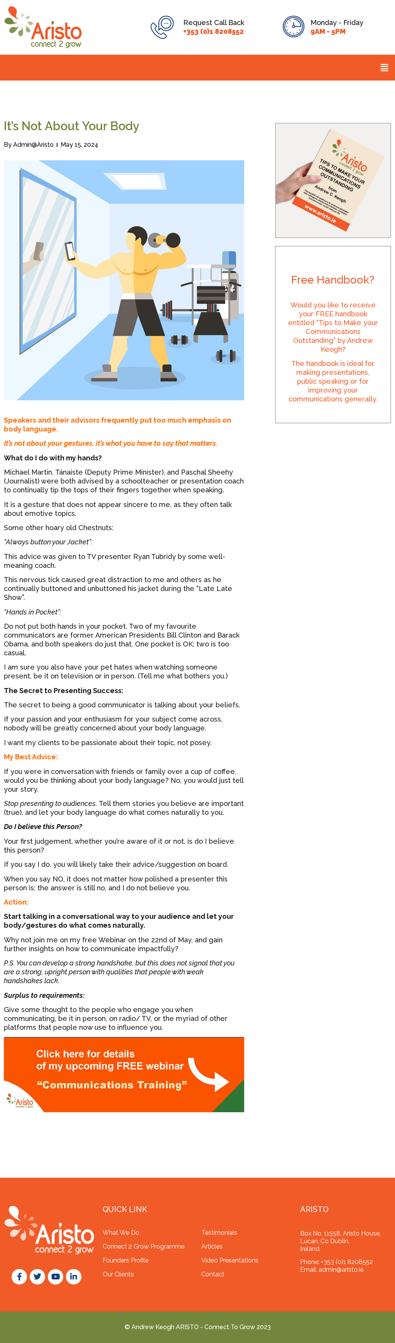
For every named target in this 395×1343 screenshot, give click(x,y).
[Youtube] (55, 1276)
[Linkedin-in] (73, 1276)
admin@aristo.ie (341, 1269)
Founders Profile (126, 1260)
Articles (212, 1246)
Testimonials (219, 1232)
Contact (213, 1274)
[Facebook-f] (19, 1276)
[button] (384, 67)
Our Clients (118, 1274)
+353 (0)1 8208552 (213, 31)
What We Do (121, 1232)
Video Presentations (229, 1260)
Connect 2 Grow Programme (143, 1246)
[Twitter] (37, 1276)
